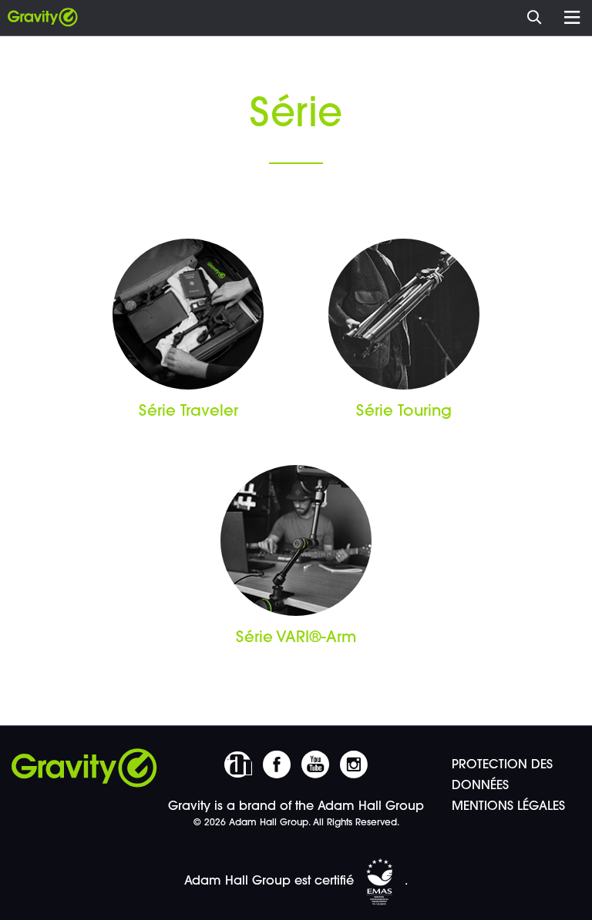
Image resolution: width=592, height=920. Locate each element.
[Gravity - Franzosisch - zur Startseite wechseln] (43, 18)
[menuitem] (538, 15)
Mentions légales (508, 807)
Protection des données (502, 775)
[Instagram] (354, 764)
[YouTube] (315, 764)
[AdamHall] (238, 764)
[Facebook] (277, 764)
